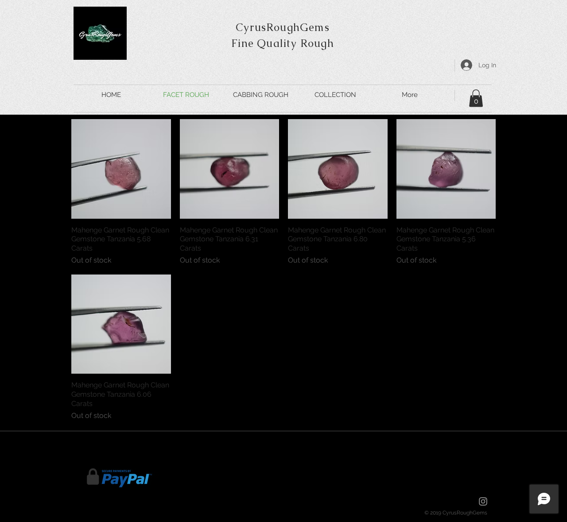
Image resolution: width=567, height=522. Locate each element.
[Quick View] (121, 169)
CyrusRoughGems (283, 27)
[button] (476, 98)
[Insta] (483, 501)
